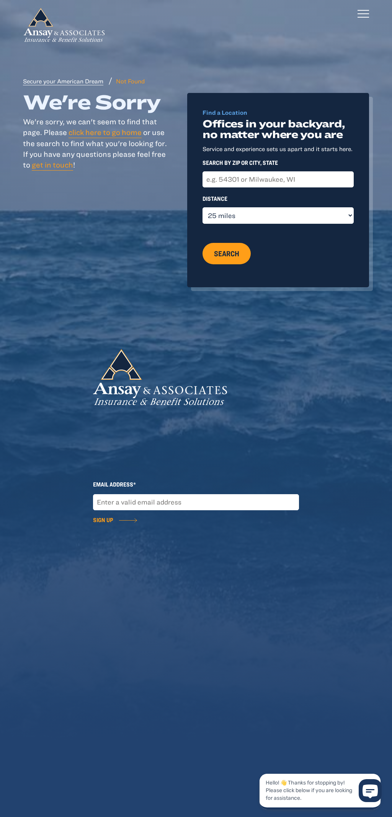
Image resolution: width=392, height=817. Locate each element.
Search (226, 253)
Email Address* (114, 484)
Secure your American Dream (63, 81)
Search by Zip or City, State (240, 162)
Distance (215, 198)
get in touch (52, 164)
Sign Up (103, 519)
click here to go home (105, 132)
